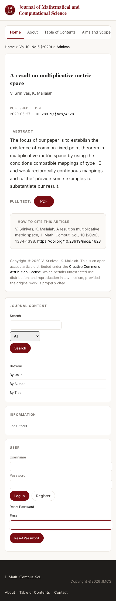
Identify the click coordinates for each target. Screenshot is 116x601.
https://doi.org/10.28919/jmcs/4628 (69, 241)
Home (15, 32)
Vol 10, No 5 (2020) (35, 47)
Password (18, 475)
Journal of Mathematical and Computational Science (44, 10)
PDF (44, 201)
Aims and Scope (96, 32)
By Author (17, 384)
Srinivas (63, 47)
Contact (61, 592)
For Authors (18, 426)
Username (18, 457)
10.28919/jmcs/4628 (54, 114)
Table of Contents (60, 32)
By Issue (16, 375)
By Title (15, 393)
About (32, 32)
